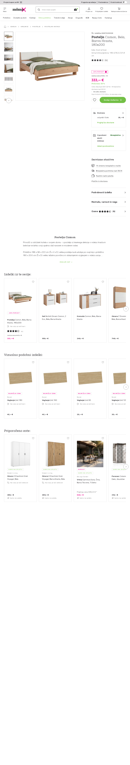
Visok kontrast (116, 2)
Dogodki (79, 18)
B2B (87, 18)
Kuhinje (32, 18)
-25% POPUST (98, 72)
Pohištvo (6, 18)
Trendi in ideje (59, 18)
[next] (8, 100)
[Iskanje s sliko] (75, 10)
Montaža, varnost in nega (104, 202)
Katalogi (108, 18)
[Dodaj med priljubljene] (95, 100)
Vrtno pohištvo (44, 18)
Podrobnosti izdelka (102, 192)
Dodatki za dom (20, 18)
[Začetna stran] (5, 27)
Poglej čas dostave (105, 122)
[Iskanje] (39, 10)
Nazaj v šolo (97, 18)
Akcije (70, 18)
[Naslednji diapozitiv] (125, 308)
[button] (8, 36)
